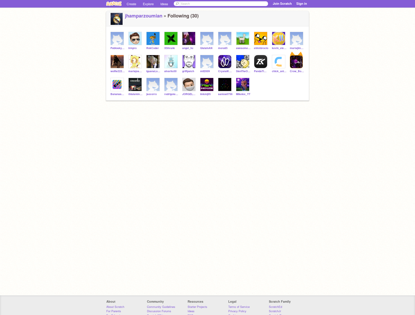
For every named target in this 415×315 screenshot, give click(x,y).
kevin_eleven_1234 (279, 48)
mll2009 (205, 71)
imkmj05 (205, 94)
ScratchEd (275, 307)
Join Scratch (282, 3)
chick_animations (279, 71)
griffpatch (188, 71)
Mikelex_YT (243, 94)
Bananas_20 (117, 94)
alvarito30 (170, 71)
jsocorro (151, 94)
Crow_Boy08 (297, 71)
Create (131, 4)
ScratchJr (275, 311)
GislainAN (206, 48)
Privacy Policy (237, 311)
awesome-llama (243, 48)
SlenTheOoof (243, 71)
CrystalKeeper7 (225, 71)
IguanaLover (153, 71)
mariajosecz (135, 71)
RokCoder (152, 48)
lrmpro (132, 48)
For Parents (113, 311)
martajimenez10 (297, 48)
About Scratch (115, 307)
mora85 (223, 48)
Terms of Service (239, 307)
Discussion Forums (159, 311)
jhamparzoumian (143, 15)
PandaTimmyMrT (261, 71)
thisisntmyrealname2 (135, 94)
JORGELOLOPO (189, 94)
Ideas (164, 4)
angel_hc (187, 48)
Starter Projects (197, 307)
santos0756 (225, 94)
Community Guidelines (161, 307)
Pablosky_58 (117, 48)
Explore (148, 4)
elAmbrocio (261, 48)
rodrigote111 (171, 94)
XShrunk (169, 48)
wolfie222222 (117, 71)
